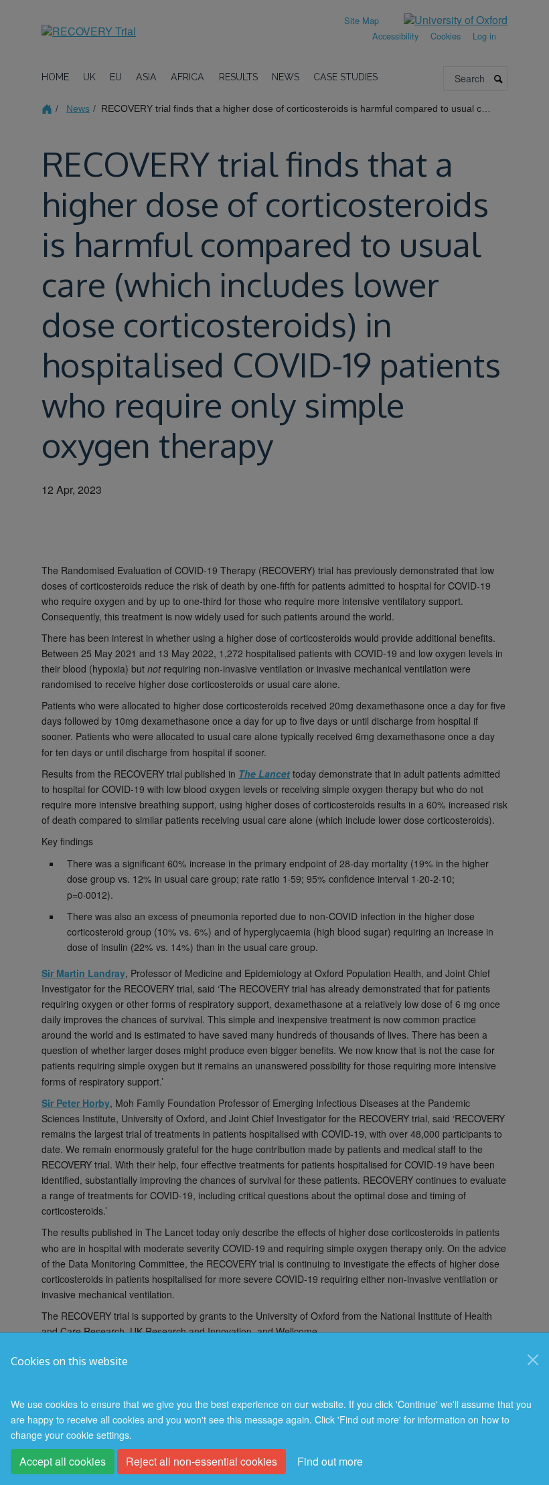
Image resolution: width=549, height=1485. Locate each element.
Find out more (330, 1461)
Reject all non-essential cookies (201, 1461)
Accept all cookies (62, 1461)
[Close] (533, 1360)
